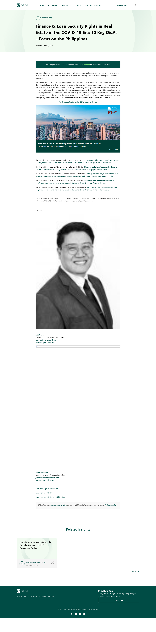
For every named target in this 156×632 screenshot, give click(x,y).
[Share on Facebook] (41, 519)
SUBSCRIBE (119, 600)
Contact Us (122, 5)
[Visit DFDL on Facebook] (76, 614)
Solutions (52, 5)
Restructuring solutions (59, 505)
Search (136, 4)
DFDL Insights (84, 64)
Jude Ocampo (40, 335)
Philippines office (110, 505)
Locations (66, 5)
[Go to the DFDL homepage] (22, 5)
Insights (88, 5)
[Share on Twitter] (45, 519)
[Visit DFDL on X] (80, 614)
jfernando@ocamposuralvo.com (47, 477)
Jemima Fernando (42, 472)
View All (135, 571)
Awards (51, 596)
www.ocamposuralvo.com (45, 342)
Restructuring (47, 18)
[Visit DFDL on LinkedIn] (71, 614)
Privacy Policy (93, 609)
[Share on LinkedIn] (37, 519)
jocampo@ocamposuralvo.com (47, 340)
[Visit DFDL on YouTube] (84, 614)
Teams (42, 5)
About (79, 5)
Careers (97, 5)
